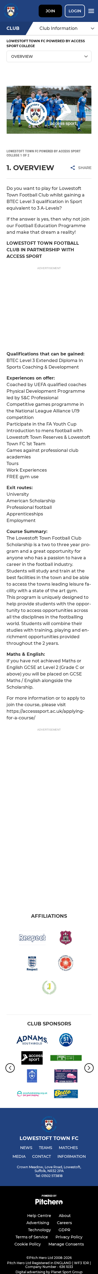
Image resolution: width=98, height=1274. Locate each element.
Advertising (37, 1222)
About (65, 1215)
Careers (64, 1222)
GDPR (64, 1229)
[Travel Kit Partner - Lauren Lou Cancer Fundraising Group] (66, 1077)
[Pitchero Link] (49, 1203)
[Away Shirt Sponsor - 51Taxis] (66, 1040)
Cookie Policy (27, 1244)
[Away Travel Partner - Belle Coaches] (66, 1094)
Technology (39, 1229)
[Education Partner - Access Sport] (32, 1059)
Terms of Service (32, 1237)
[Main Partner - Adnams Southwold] (32, 1040)
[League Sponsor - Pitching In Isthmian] (66, 1059)
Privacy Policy (69, 1237)
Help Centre (39, 1215)
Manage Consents (66, 1244)
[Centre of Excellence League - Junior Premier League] (32, 1077)
